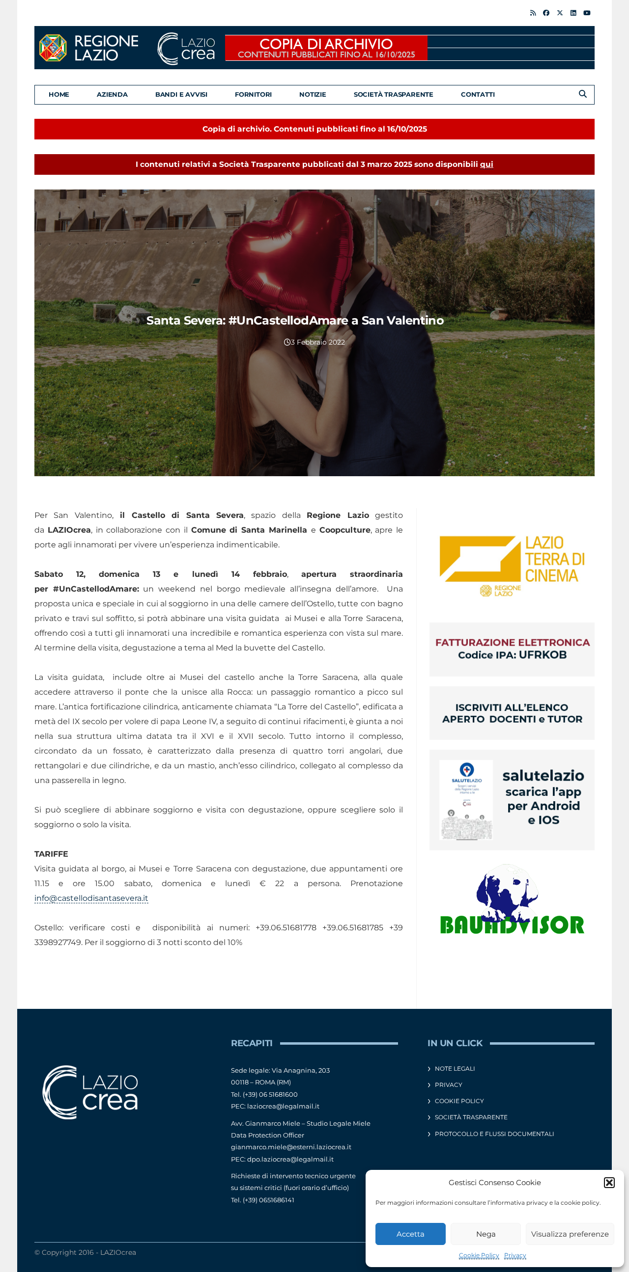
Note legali (455, 1068)
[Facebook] (546, 13)
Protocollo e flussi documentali (494, 1133)
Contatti (477, 94)
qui (486, 164)
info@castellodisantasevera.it (91, 898)
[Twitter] (560, 13)
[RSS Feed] (533, 13)
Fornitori (253, 94)
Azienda (112, 94)
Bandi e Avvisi (181, 94)
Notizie (312, 94)
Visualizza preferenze (570, 1234)
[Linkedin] (573, 13)
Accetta (411, 1234)
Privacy (515, 1255)
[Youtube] (587, 13)
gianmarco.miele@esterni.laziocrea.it (291, 1147)
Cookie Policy (479, 1255)
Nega (486, 1234)
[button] (609, 1183)
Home (59, 94)
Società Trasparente (393, 94)
